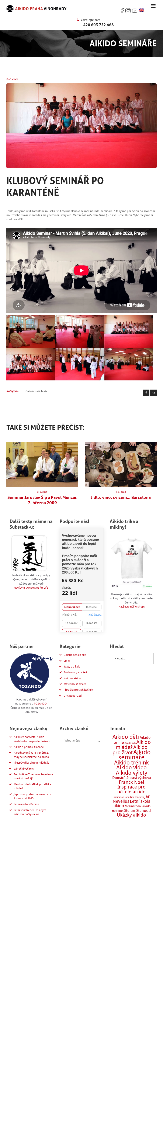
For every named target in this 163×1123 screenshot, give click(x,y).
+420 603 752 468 (97, 24)
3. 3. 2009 (42, 492)
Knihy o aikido (72, 678)
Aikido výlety (131, 772)
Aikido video (131, 767)
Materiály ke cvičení (75, 684)
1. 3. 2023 (121, 492)
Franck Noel (131, 782)
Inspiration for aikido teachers (128, 797)
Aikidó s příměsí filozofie (29, 747)
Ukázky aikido (131, 815)
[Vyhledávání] (131, 658)
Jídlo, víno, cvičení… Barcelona (121, 497)
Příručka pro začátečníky (78, 689)
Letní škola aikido (131, 803)
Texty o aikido (72, 666)
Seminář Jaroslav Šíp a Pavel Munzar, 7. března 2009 (42, 500)
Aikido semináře (134, 755)
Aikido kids (130, 743)
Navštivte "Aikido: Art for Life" (31, 587)
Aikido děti (125, 737)
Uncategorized (73, 695)
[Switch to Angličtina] (141, 10)
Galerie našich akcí (36, 391)
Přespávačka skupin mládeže (31, 762)
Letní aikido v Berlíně (26, 804)
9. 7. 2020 (12, 78)
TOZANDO (40, 703)
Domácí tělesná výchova (131, 778)
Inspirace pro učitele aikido (131, 789)
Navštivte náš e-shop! (131, 606)
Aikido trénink (131, 762)
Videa (67, 660)
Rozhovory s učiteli (75, 672)
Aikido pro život (130, 750)
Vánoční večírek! (24, 768)
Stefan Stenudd (137, 810)
